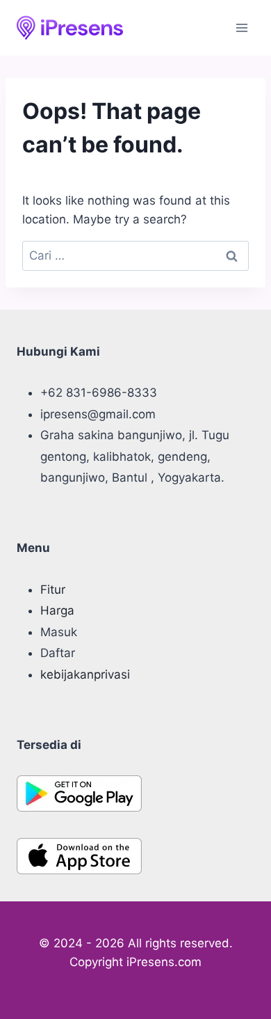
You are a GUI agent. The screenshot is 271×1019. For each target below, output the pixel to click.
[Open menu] (241, 27)
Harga (57, 610)
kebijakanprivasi (85, 674)
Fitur (52, 590)
